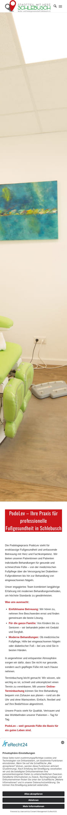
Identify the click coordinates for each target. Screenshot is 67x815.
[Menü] (60, 6)
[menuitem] (53, 6)
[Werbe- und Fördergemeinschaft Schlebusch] (27, 6)
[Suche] (53, 6)
